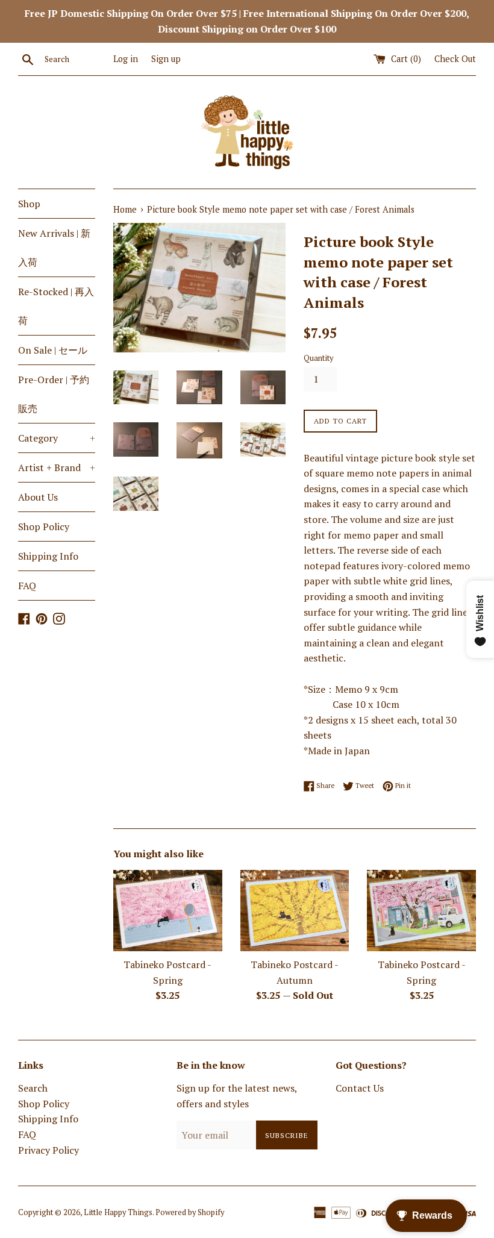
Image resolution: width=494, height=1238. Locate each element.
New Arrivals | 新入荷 (54, 248)
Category (56, 438)
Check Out (455, 58)
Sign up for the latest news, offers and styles (237, 1095)
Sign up (166, 58)
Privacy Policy (48, 1150)
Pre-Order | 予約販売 (53, 394)
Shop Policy (43, 526)
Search (33, 1088)
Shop (29, 203)
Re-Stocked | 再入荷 (56, 306)
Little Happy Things (118, 1212)
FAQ (27, 585)
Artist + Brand (56, 467)
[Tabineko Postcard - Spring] (167, 910)
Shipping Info (48, 556)
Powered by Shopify (189, 1212)
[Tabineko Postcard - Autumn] (294, 910)
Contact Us (360, 1088)
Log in (125, 58)
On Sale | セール (52, 350)
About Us (38, 497)
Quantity (318, 358)
